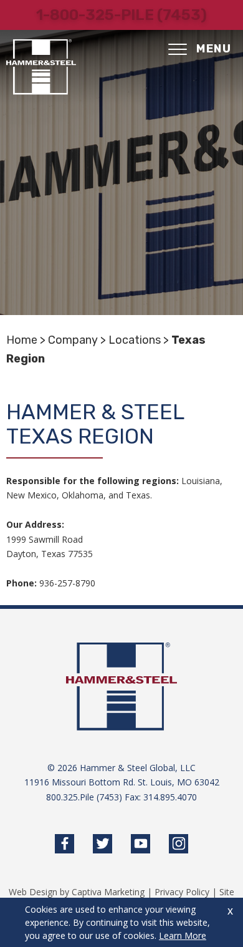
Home (21, 340)
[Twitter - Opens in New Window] (102, 843)
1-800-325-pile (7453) (121, 15)
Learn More (182, 935)
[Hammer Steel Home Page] (41, 67)
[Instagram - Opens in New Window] (178, 843)
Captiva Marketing (108, 892)
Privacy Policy (182, 892)
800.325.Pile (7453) (84, 797)
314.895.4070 (170, 797)
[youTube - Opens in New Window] (140, 843)
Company (73, 340)
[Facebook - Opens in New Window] (64, 843)
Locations (134, 340)
